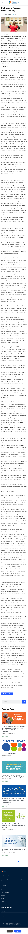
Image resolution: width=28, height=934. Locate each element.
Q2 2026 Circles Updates (9, 753)
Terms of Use (19, 924)
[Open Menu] (2, 3)
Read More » (5, 736)
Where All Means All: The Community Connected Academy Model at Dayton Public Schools (13, 800)
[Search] (25, 2)
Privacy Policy (13, 924)
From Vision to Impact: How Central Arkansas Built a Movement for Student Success (13, 825)
